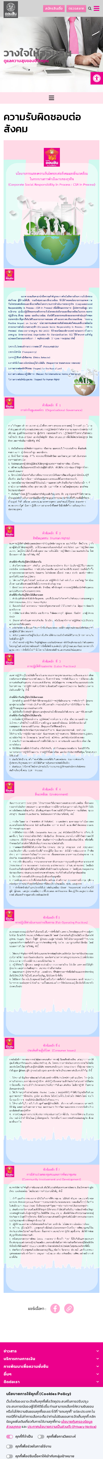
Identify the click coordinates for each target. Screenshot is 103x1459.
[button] (97, 78)
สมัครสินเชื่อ (54, 8)
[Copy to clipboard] (69, 1308)
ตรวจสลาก (76, 8)
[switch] (9, 1437)
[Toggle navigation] (51, 98)
